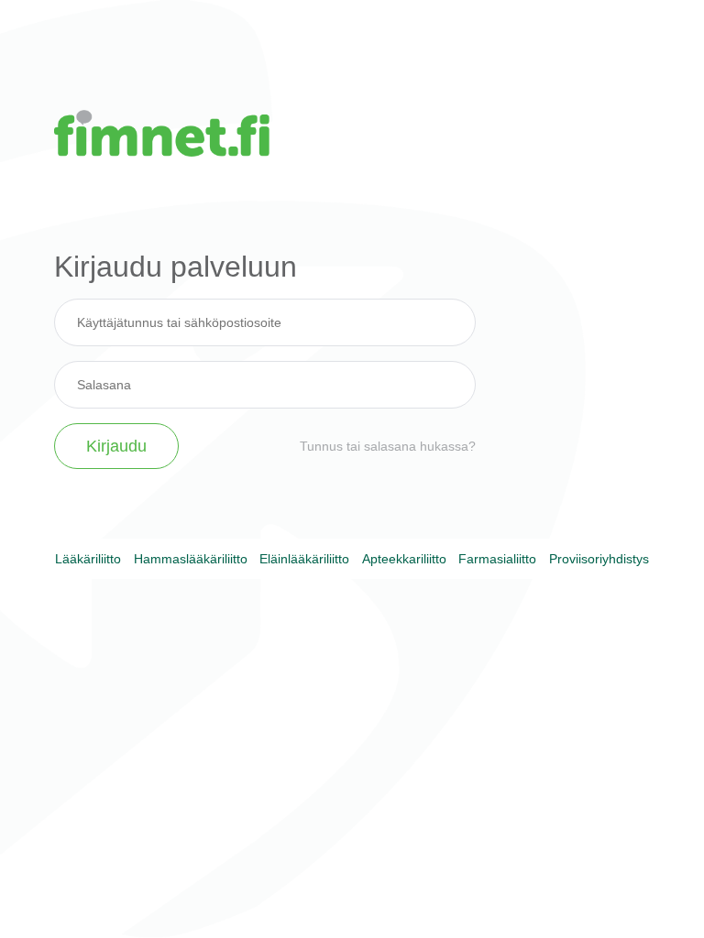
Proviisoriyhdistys (599, 558)
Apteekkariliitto (404, 558)
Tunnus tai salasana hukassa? (388, 446)
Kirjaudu (116, 446)
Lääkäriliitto (88, 558)
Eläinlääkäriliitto (304, 558)
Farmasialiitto (497, 558)
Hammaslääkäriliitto (191, 558)
